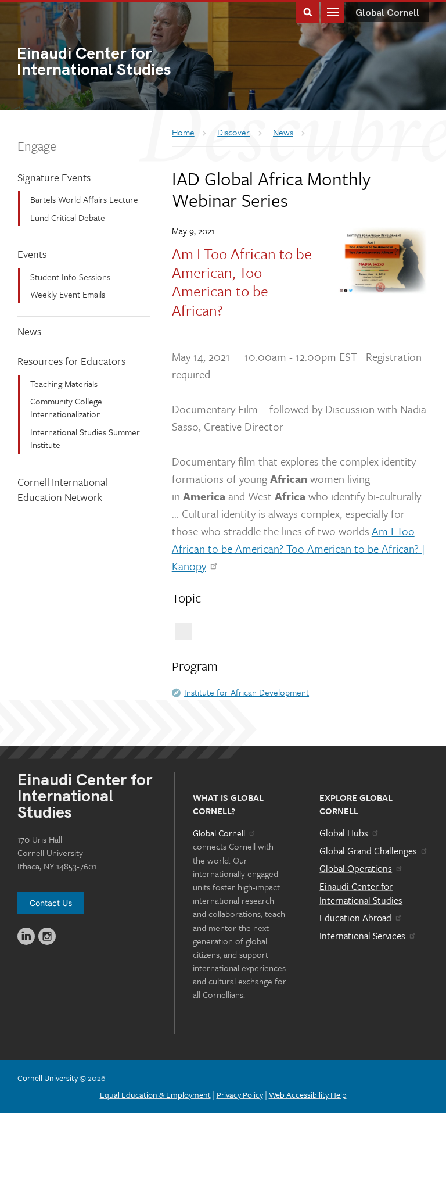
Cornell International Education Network (62, 489)
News (29, 331)
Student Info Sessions (70, 276)
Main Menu (332, 11)
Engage (36, 146)
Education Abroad (355, 918)
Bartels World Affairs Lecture (84, 199)
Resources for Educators (71, 360)
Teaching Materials (64, 383)
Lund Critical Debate (67, 217)
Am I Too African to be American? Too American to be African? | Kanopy (298, 548)
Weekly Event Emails (67, 294)
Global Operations (355, 868)
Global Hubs (343, 833)
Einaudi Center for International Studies (360, 893)
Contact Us (51, 903)
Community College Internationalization (66, 407)
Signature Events (54, 177)
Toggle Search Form (307, 11)
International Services (362, 936)
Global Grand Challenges (368, 851)
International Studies (94, 63)
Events (31, 254)
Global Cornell (387, 13)
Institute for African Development (246, 692)
